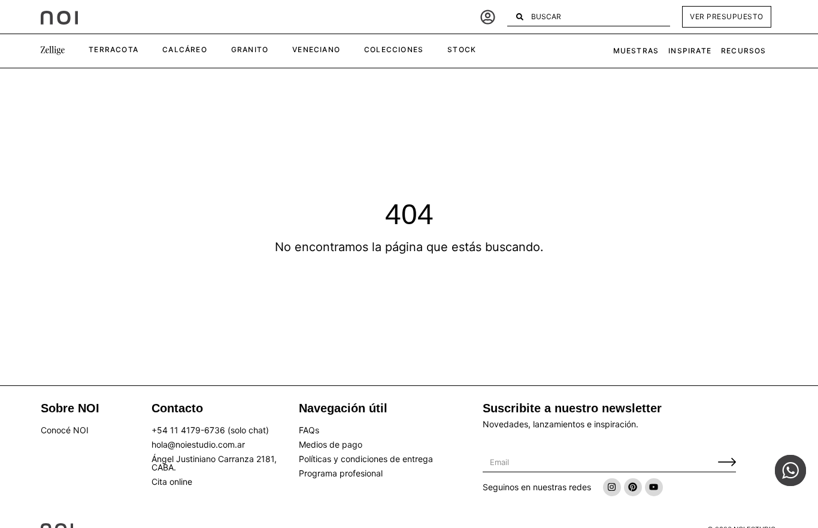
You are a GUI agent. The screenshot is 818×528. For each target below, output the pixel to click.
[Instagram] (612, 487)
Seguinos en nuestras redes (537, 487)
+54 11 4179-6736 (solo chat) (210, 430)
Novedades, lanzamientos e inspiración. (560, 424)
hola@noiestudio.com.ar (198, 444)
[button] (53, 51)
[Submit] (727, 462)
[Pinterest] (633, 487)
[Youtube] (654, 487)
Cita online (172, 481)
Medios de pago (330, 444)
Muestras (636, 50)
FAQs (309, 430)
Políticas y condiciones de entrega (366, 459)
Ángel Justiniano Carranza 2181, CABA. (214, 463)
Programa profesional (341, 473)
